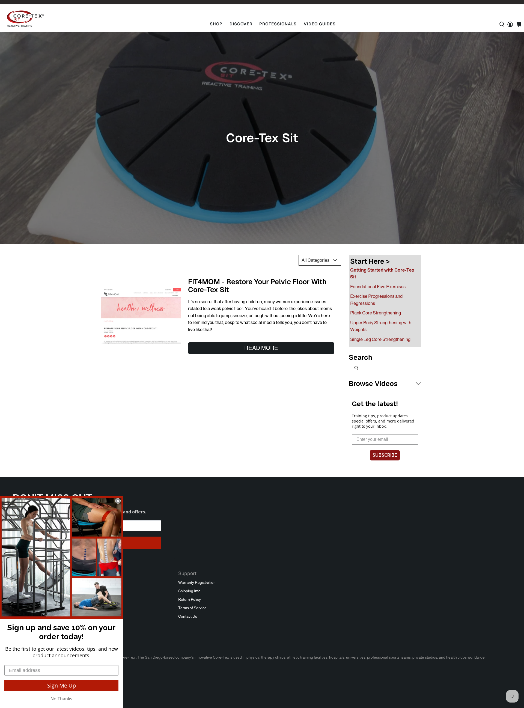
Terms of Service (192, 608)
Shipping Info (189, 591)
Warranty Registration (197, 582)
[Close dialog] (118, 501)
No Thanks (61, 699)
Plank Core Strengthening (375, 313)
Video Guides (320, 23)
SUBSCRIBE (385, 455)
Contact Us (187, 616)
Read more (261, 348)
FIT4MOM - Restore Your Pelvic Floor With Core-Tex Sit (257, 285)
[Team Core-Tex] (25, 18)
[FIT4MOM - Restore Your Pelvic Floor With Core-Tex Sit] (141, 316)
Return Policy (189, 599)
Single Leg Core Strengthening (380, 339)
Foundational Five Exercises (378, 286)
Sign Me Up (61, 685)
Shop (216, 23)
